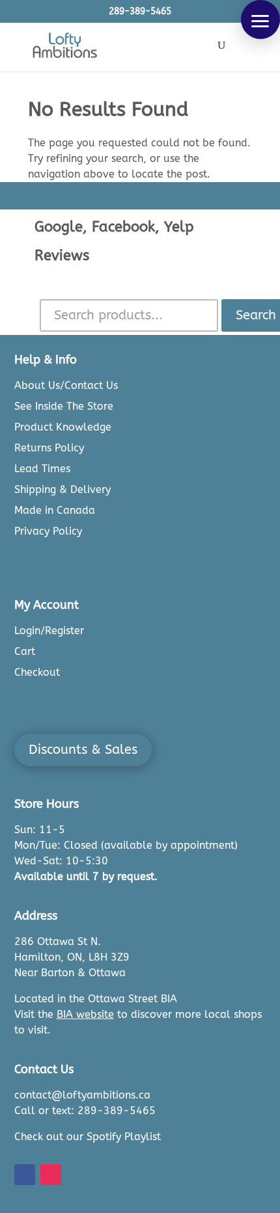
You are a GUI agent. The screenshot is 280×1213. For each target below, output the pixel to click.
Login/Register (49, 630)
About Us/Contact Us (66, 385)
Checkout (37, 672)
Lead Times (42, 468)
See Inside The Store (63, 406)
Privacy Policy (48, 531)
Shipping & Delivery (62, 489)
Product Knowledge (62, 427)
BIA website (85, 1014)
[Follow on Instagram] (50, 1174)
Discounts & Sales (83, 749)
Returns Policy (49, 448)
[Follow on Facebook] (24, 1174)
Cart (24, 651)
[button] (260, 19)
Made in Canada (54, 510)
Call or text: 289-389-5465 (85, 1110)
